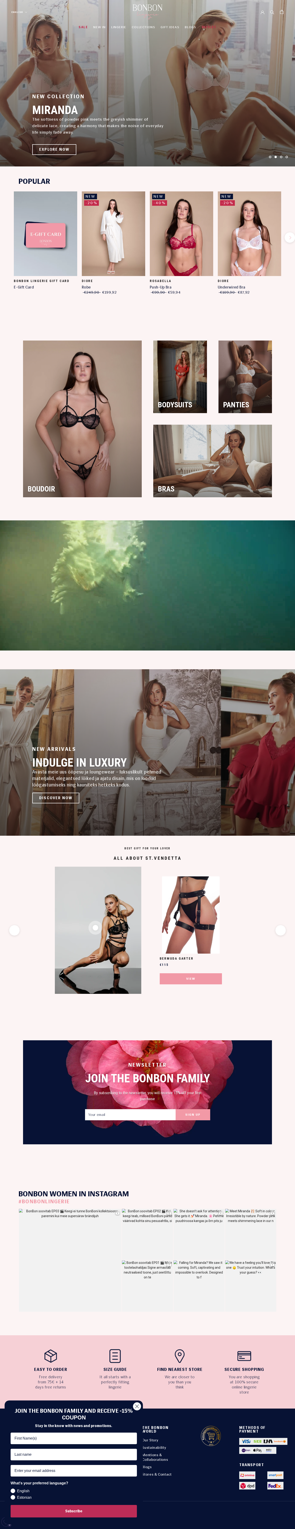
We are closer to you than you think (180, 1382)
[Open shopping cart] (281, 12)
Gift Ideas (170, 27)
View (190, 978)
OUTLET (209, 27)
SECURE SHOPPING (244, 1369)
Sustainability (154, 1447)
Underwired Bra (231, 287)
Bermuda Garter (177, 958)
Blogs (147, 1467)
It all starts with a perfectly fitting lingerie (115, 1382)
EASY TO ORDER (50, 1369)
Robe (86, 287)
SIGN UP (193, 1114)
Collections (143, 27)
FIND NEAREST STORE (180, 1369)
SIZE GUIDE (115, 1369)
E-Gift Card (24, 287)
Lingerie (118, 27)
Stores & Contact (156, 1474)
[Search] (272, 12)
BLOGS (190, 27)
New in (99, 27)
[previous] (5, 237)
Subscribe (73, 1511)
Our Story (150, 1440)
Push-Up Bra (160, 287)
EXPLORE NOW (54, 149)
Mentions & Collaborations (155, 1457)
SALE (83, 27)
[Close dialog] (137, 1406)
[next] (290, 237)
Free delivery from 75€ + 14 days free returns (50, 1382)
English (17, 12)
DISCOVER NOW (55, 798)
